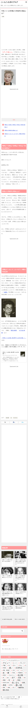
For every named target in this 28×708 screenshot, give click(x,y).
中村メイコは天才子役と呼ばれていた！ (20, 592)
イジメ (4, 660)
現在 (19, 680)
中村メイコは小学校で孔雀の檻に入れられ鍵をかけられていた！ (7, 608)
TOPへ (21, 706)
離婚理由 (21, 687)
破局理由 (10, 685)
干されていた (12, 675)
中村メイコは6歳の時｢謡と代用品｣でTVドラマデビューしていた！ (20, 578)
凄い (11, 668)
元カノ (14, 665)
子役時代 (20, 672)
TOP (8, 697)
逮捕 (9, 687)
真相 (4, 685)
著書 (4, 687)
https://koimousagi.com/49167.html (10, 355)
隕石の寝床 (14, 330)
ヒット (15, 663)
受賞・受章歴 (6, 670)
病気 (23, 682)
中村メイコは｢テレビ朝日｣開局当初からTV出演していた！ (7, 593)
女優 (3, 16)
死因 (4, 680)
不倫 (4, 665)
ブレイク (23, 663)
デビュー (6, 663)
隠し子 (14, 687)
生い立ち (15, 417)
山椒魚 (5, 292)
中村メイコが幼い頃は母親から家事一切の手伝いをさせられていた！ (20, 562)
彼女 (8, 677)
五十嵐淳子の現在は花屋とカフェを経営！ (8, 619)
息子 (13, 678)
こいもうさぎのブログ (9, 2)
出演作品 (19, 668)
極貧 (25, 677)
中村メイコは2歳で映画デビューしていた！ (7, 576)
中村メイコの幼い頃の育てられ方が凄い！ (7, 560)
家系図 (4, 675)
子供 (13, 672)
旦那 (19, 678)
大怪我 (13, 670)
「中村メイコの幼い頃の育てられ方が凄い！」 (13, 338)
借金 (9, 665)
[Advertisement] (14, 32)
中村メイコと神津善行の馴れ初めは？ (20, 607)
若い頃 (19, 685)
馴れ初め (6, 690)
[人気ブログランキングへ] (5, 642)
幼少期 (7, 417)
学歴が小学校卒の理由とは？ (11, 130)
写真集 (4, 667)
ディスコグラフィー (14, 660)
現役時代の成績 (6, 682)
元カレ (20, 665)
